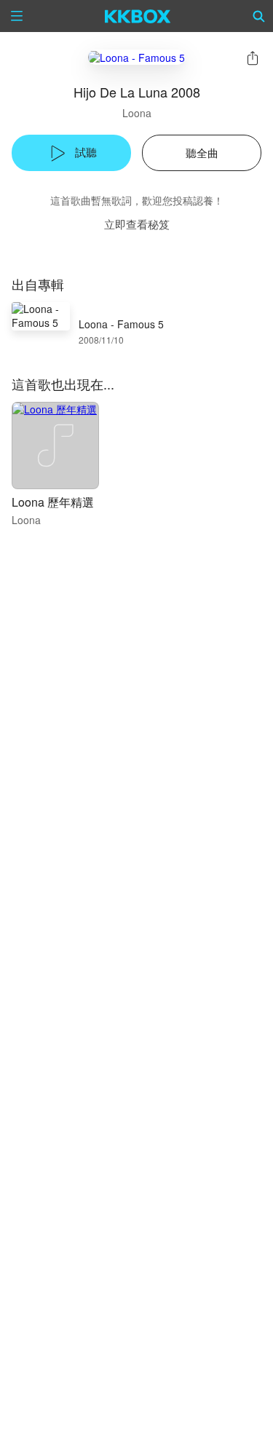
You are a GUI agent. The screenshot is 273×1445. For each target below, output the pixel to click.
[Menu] (16, 16)
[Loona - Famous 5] (136, 57)
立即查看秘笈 (137, 223)
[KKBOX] (138, 16)
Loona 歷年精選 (53, 502)
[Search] (259, 16)
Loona (136, 113)
